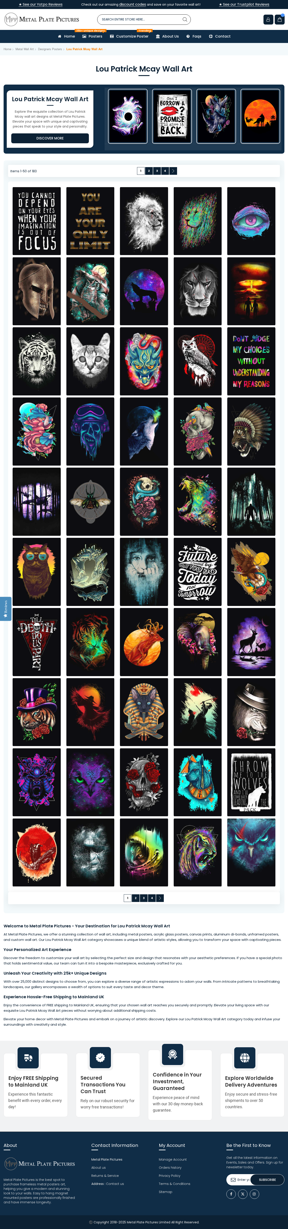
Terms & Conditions (174, 1184)
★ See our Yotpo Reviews (41, 4)
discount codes (132, 4)
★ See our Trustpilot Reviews (244, 4)
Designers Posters (50, 49)
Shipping (62, 997)
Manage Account (173, 1159)
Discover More (50, 138)
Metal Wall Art (25, 49)
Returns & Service (105, 1175)
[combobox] (144, 20)
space (235, 939)
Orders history (170, 1167)
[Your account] (268, 20)
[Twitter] (243, 1194)
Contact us (115, 1184)
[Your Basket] (280, 20)
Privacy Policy (169, 1175)
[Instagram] (254, 1194)
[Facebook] (231, 1194)
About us (98, 1167)
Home (7, 49)
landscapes (13, 987)
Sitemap (165, 1192)
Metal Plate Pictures (50, 926)
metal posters (140, 934)
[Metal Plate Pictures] (41, 19)
